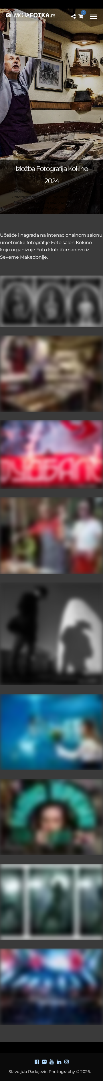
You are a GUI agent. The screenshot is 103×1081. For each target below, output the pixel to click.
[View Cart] (80, 16)
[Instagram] (66, 1062)
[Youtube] (51, 1062)
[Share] (73, 16)
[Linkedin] (59, 1062)
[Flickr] (44, 1062)
